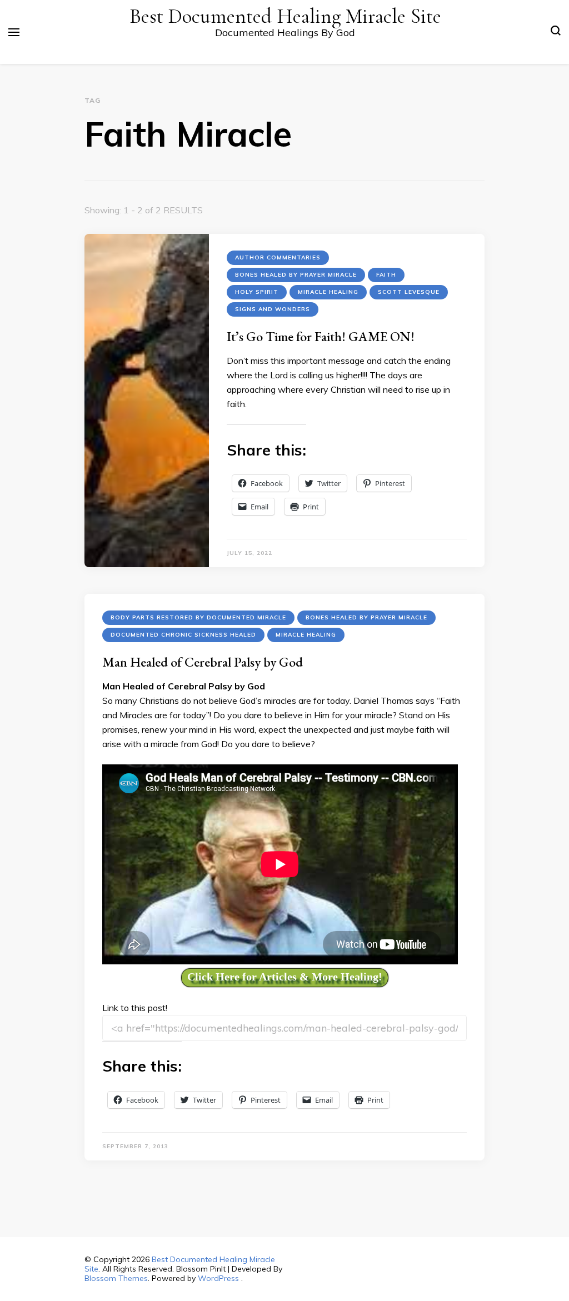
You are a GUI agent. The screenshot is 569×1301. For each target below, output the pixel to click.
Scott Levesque (409, 292)
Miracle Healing (328, 292)
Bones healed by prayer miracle (296, 274)
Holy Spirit (256, 292)
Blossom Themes (116, 1278)
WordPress (218, 1278)
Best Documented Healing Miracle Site (285, 16)
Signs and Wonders (272, 309)
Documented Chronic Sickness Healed (183, 634)
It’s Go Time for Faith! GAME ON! (321, 336)
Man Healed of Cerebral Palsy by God (202, 661)
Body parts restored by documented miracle (198, 617)
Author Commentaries (278, 257)
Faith (386, 274)
